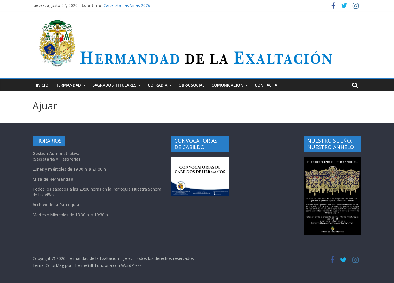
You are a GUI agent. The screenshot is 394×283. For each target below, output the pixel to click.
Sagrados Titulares (114, 85)
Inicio (42, 85)
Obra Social (191, 85)
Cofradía (157, 85)
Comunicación (227, 85)
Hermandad (68, 85)
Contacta (266, 85)
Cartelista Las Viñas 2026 (127, 6)
